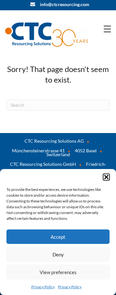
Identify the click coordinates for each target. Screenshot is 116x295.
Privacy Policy (43, 286)
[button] (106, 177)
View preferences (58, 272)
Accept (58, 237)
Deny (58, 254)
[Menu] (107, 29)
